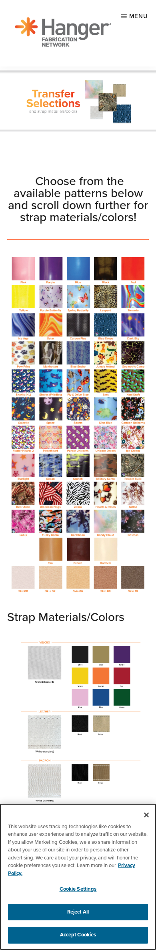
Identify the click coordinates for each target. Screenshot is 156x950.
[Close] (146, 815)
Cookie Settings (78, 889)
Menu (138, 16)
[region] (78, 877)
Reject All (78, 912)
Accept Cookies (78, 935)
